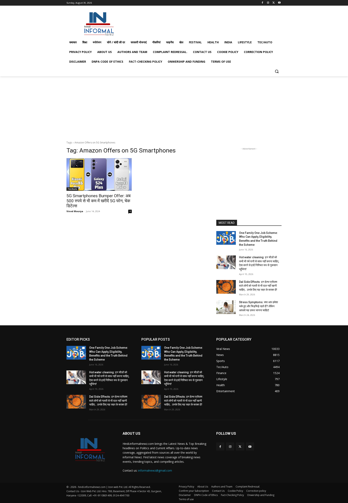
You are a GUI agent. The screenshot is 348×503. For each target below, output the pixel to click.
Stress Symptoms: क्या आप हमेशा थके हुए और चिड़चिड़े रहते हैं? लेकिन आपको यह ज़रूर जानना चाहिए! (258, 306)
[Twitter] (273, 3)
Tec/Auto (72, 189)
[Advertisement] (204, 23)
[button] (277, 71)
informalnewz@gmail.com (155, 470)
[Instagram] (268, 3)
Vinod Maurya (74, 211)
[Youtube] (279, 3)
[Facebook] (262, 3)
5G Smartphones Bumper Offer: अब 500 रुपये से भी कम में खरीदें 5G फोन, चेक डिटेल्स (98, 200)
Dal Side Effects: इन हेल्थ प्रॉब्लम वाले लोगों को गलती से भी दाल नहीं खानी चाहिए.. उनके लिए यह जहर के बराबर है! (258, 285)
